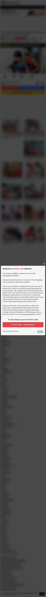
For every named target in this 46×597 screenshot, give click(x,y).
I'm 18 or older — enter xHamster (23, 325)
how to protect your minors (10, 331)
